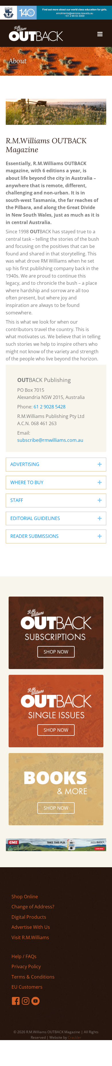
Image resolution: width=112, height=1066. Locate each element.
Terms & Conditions (33, 977)
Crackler (74, 1037)
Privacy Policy (26, 966)
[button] (100, 464)
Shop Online (24, 896)
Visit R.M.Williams (30, 937)
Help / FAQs (23, 956)
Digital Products (28, 917)
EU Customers (27, 987)
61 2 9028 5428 (49, 407)
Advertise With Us (30, 927)
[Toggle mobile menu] (100, 34)
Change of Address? (32, 906)
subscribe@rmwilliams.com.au (50, 440)
